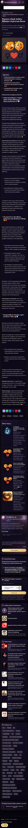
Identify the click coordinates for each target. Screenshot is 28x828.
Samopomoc (10, 772)
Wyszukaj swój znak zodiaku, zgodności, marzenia (13, 807)
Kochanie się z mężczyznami (9, 752)
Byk (14, 727)
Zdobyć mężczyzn (7, 791)
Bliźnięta (9, 416)
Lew (20, 755)
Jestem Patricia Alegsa (9, 559)
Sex (15, 772)
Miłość (21, 416)
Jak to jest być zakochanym (16, 736)
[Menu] (23, 2)
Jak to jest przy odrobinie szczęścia (10, 739)
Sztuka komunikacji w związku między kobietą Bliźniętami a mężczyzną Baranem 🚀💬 (14, 78)
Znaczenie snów (6, 797)
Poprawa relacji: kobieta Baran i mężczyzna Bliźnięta (19, 463)
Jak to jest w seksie (7, 745)
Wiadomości (5, 782)
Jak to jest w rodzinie (18, 742)
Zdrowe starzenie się (7, 794)
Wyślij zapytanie (14, 550)
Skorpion (20, 772)
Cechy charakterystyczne (8, 730)
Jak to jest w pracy (7, 742)
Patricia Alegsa (9, 33)
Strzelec (4, 776)
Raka (17, 770)
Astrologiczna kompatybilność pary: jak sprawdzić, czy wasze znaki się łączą (19, 428)
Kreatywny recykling (7, 755)
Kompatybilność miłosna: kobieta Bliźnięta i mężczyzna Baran (18, 450)
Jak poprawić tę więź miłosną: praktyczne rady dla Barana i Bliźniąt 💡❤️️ (14, 84)
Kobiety (15, 745)
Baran (11, 12)
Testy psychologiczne (18, 776)
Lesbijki (15, 755)
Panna (4, 767)
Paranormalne (10, 767)
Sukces (9, 776)
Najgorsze (16, 760)
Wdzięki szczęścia (20, 779)
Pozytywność (6, 770)
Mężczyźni (5, 760)
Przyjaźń (12, 770)
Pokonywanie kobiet (20, 767)
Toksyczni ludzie (6, 779)
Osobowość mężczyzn (18, 764)
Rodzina (22, 770)
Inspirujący (5, 736)
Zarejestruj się (14, 592)
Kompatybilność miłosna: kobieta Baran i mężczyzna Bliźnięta (18, 477)
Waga (13, 779)
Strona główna (5, 12)
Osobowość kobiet (7, 764)
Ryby (4, 772)
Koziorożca (19, 752)
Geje (12, 733)
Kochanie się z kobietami (8, 748)
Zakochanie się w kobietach (9, 785)
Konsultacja (5, 531)
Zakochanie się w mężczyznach (10, 788)
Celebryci (18, 730)
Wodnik (12, 782)
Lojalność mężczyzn (16, 757)
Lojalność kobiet (6, 757)
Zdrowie (16, 794)
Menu (4, 825)
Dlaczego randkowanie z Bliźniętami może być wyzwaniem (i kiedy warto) (19, 493)
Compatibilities (6, 733)
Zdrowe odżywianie (17, 791)
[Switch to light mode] (19, 2)
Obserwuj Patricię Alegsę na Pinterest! (12, 94)
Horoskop (15, 416)
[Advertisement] (14, 7)
